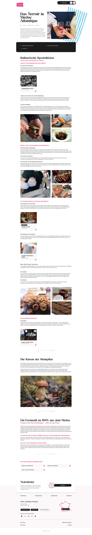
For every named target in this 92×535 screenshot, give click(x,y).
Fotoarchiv (69, 495)
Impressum (22, 522)
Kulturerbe (24, 25)
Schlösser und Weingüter (52, 465)
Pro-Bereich (23, 495)
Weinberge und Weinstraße (27, 465)
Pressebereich (38, 495)
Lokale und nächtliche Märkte (28, 470)
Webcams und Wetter (67, 522)
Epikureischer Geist (31, 25)
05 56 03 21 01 (34, 509)
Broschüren (23, 525)
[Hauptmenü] (74, 2)
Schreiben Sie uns (25, 509)
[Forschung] (71, 2)
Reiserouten (66, 509)
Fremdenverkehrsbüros (44, 509)
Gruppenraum (54, 495)
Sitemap (70, 525)
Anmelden (63, 485)
